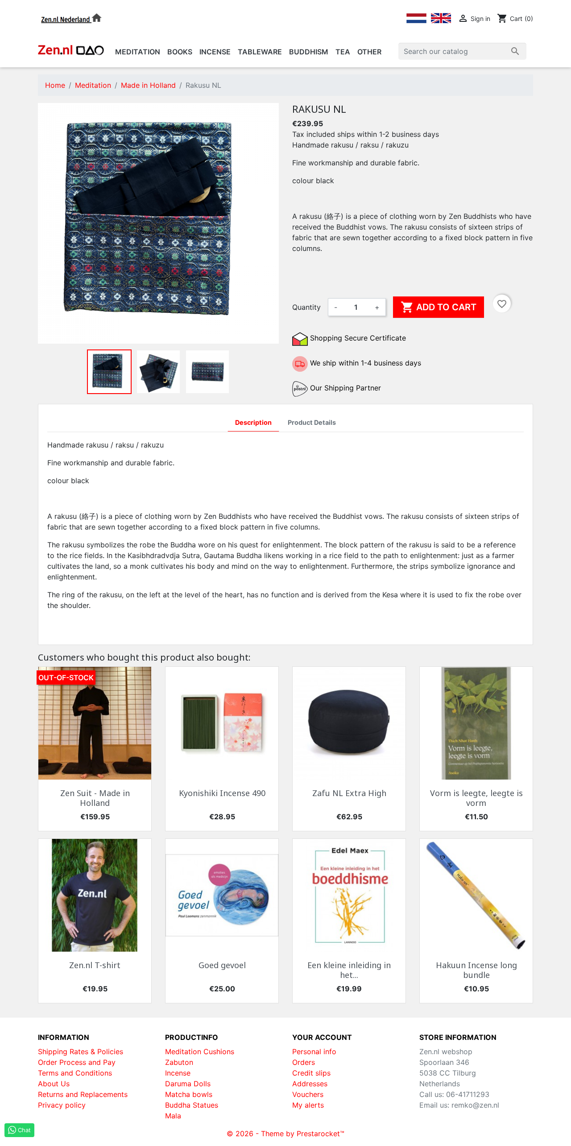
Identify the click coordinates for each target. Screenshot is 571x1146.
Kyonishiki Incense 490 (222, 793)
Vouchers (307, 1094)
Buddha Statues (191, 1105)
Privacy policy (62, 1105)
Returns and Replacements (83, 1094)
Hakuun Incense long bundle (476, 970)
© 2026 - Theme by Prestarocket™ (285, 1133)
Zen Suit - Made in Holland (95, 798)
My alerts (308, 1105)
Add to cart (438, 307)
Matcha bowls (188, 1094)
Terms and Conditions (75, 1072)
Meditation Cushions (199, 1051)
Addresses (309, 1083)
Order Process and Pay (77, 1062)
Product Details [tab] (312, 422)
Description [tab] (253, 422)
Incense (177, 1072)
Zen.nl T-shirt (94, 965)
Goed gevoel (222, 965)
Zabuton (179, 1062)
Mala (173, 1115)
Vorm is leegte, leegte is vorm (476, 798)
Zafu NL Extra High (349, 793)
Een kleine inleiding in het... (349, 970)
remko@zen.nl (475, 1105)
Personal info (314, 1051)
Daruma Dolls (188, 1083)
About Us (54, 1083)
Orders (303, 1062)
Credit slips (311, 1072)
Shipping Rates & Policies (80, 1051)
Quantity (306, 307)
